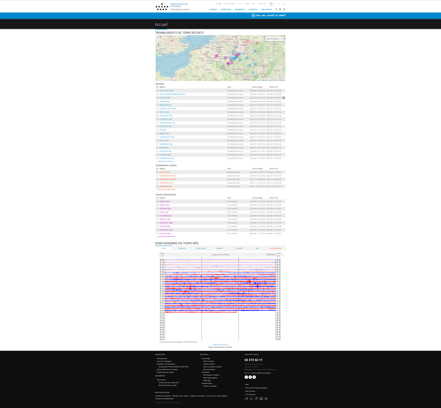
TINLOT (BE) (164, 112)
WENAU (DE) (164, 133)
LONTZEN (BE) (165, 233)
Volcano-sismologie (210, 386)
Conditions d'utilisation (163, 396)
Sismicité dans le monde (165, 372)
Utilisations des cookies (180, 396)
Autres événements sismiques (167, 369)
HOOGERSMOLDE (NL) (168, 176)
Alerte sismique (208, 361)
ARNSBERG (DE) (166, 186)
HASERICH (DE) (165, 155)
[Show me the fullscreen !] (158, 44)
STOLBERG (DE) (166, 216)
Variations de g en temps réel (168, 383)
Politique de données (197, 396)
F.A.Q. (240, 4)
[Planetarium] (246, 398)
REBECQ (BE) (164, 205)
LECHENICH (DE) (166, 119)
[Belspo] (261, 398)
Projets (247, 4)
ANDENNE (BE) (165, 208)
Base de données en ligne (167, 385)
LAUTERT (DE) (165, 98)
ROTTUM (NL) (165, 172)
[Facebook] (276, 9)
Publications (266, 9)
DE (283, 4)
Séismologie (226, 9)
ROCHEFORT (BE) (166, 223)
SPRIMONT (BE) (166, 126)
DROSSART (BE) (166, 151)
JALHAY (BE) (164, 148)
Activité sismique (209, 364)
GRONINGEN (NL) (166, 183)
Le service (213, 9)
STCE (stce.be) (250, 394)
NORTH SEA (164, 140)
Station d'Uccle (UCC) (220, 344)
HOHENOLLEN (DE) (167, 137)
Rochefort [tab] (239, 248)
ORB (219, 4)
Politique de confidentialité (164, 399)
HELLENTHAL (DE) (166, 90)
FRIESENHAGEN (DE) (167, 123)
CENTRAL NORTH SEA (168, 108)
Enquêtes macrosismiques (166, 364)
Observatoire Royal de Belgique (256, 388)
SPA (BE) (163, 130)
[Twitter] (280, 9)
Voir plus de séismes (165, 161)
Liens (254, 4)
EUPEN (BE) (164, 212)
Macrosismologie (209, 369)
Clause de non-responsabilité (216, 396)
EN (275, 4)
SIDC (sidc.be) (250, 391)
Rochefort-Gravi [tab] (275, 248)
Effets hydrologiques (210, 378)
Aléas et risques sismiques (212, 367)
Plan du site (262, 4)
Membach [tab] (182, 248)
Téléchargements (230, 4)
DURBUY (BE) (165, 201)
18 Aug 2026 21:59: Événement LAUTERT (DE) (173, 367)
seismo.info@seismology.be (261, 373)
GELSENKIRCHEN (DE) (168, 179)
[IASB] (251, 398)
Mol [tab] (257, 248)
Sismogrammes (162, 358)
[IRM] (256, 398)
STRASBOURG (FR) (167, 158)
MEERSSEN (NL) (166, 105)
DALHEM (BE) (165, 101)
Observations (161, 380)
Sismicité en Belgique (164, 361)
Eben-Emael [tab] (201, 248)
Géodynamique (207, 383)
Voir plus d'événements (166, 189)
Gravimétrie (239, 9)
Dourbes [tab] (219, 248)
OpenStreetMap (273, 80)
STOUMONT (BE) (166, 116)
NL (279, 4)
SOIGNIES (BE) (165, 226)
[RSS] (284, 9)
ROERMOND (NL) (166, 144)
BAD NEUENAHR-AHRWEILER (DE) (172, 94)
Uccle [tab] (163, 248)
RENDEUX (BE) (165, 219)
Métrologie (207, 380)
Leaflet (259, 80)
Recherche (253, 9)
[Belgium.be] (266, 398)
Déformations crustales (211, 375)
